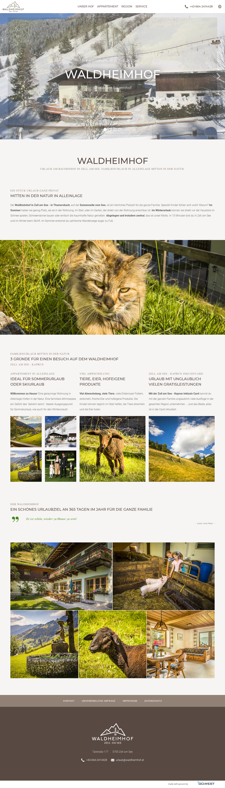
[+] (112, 287)
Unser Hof (86, 6)
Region (126, 6)
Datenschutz (153, 701)
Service (141, 6)
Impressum (130, 701)
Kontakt (69, 701)
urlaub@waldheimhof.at (130, 760)
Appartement (107, 6)
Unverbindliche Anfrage (98, 701)
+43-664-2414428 (201, 6)
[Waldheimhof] (13, 6)
